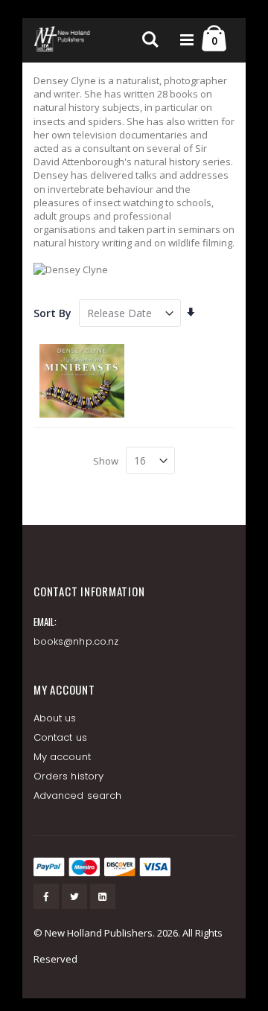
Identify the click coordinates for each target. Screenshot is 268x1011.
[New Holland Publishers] (63, 40)
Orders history (68, 776)
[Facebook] (46, 896)
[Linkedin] (102, 896)
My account (62, 757)
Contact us (60, 737)
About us (55, 718)
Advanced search (77, 795)
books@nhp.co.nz (76, 641)
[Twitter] (74, 896)
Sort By (52, 313)
